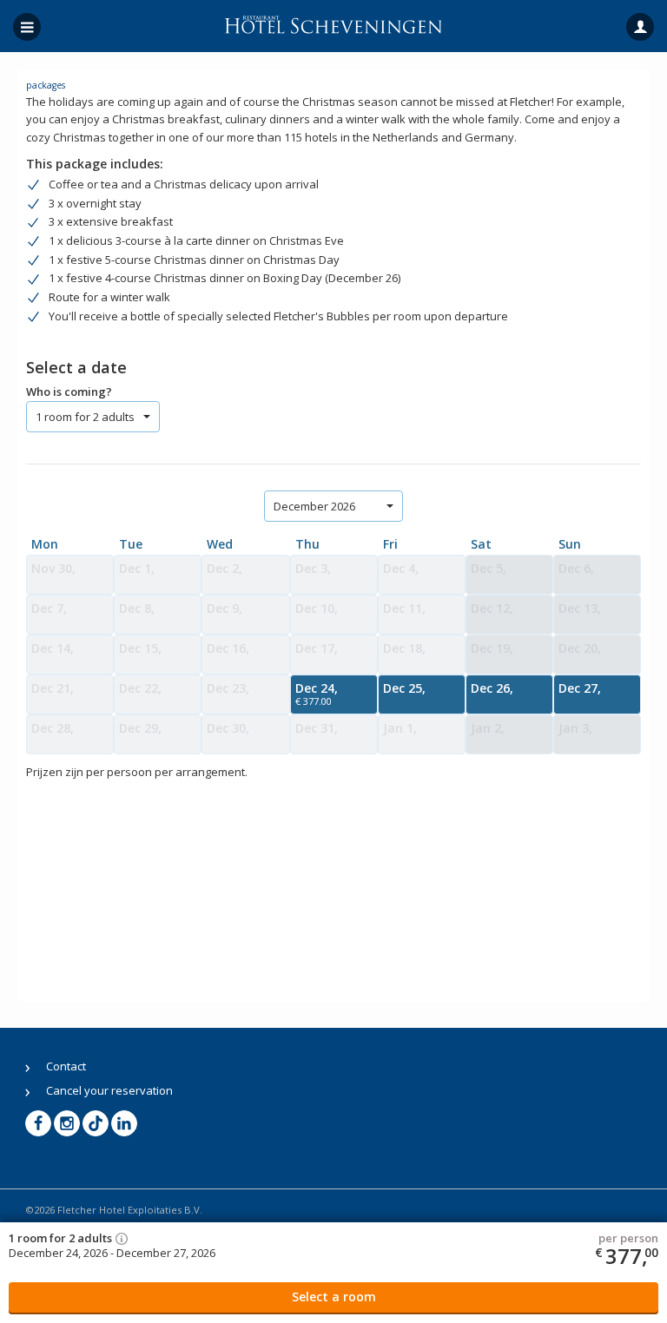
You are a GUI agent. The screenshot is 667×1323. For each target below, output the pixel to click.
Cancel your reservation (109, 1090)
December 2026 (314, 506)
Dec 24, (316, 694)
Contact (66, 1066)
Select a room (334, 1296)
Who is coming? (69, 391)
